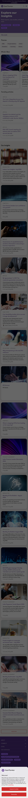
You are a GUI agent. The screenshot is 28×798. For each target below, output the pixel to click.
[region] (14, 782)
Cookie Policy (11, 785)
